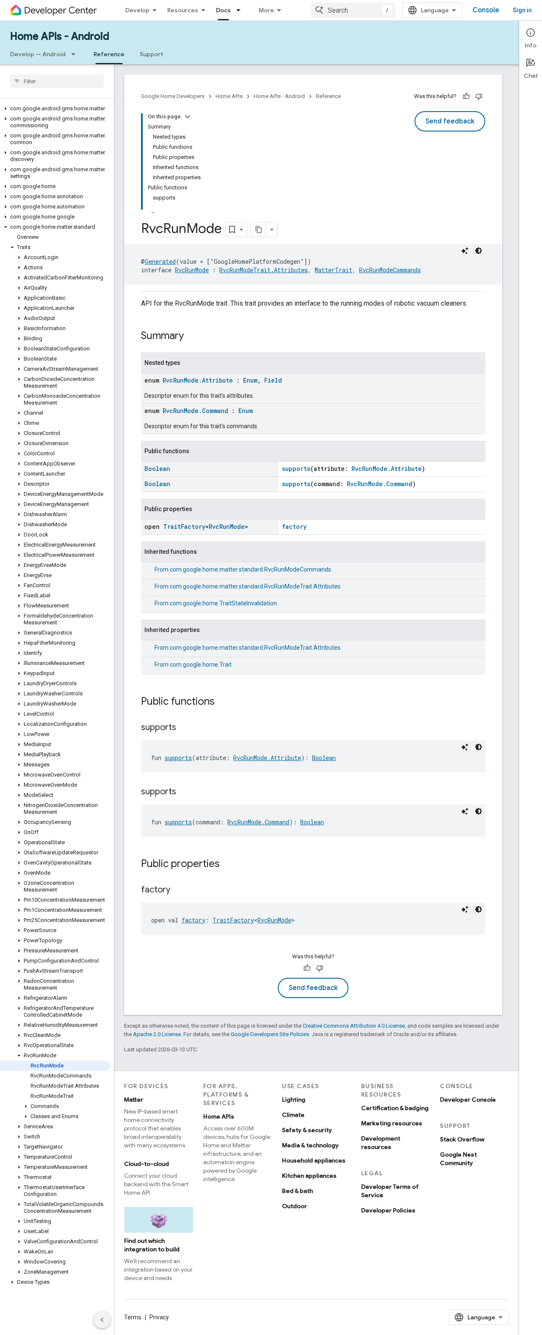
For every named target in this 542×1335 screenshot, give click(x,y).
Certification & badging (395, 1108)
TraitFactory (184, 527)
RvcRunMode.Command (195, 411)
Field (273, 380)
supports (296, 469)
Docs (223, 10)
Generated (160, 261)
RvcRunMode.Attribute (198, 380)
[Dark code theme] (478, 250)
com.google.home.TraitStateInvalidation (223, 603)
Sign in (522, 10)
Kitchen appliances (309, 1175)
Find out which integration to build (152, 1245)
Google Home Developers (173, 96)
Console (486, 10)
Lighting (293, 1099)
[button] (55, 109)
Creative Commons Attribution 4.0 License (354, 1026)
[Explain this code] (465, 250)
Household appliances (314, 1160)
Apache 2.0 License (157, 1034)
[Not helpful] (479, 96)
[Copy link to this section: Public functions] (223, 702)
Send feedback (450, 121)
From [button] (243, 569)
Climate (293, 1115)
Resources (182, 10)
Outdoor (294, 1206)
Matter (133, 1099)
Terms (132, 1317)
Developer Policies (388, 1210)
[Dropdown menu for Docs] (241, 10)
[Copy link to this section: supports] (184, 728)
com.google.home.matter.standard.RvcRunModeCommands (250, 569)
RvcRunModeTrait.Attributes (263, 270)
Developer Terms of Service (390, 1191)
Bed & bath (297, 1191)
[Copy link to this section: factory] (178, 890)
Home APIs (229, 96)
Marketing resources (391, 1123)
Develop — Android (38, 54)
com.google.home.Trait (201, 664)
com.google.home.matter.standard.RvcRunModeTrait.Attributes (255, 586)
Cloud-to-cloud (146, 1164)
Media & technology (310, 1145)
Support (151, 54)
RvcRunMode (192, 270)
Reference (109, 54)
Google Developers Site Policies (270, 1034)
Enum (250, 380)
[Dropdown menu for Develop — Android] (76, 54)
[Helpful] (466, 96)
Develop (137, 10)
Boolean (157, 469)
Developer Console (468, 1099)
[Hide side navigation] (102, 1319)
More (266, 10)
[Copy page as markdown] (258, 229)
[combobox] (353, 10)
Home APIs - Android (59, 36)
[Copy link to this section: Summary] (192, 336)
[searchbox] (57, 81)
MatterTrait (333, 270)
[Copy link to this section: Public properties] (228, 864)
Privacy (159, 1317)
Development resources (380, 1143)
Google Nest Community (458, 1159)
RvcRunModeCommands (390, 270)
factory (294, 527)
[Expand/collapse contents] (188, 117)
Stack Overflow (462, 1139)
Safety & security (307, 1130)
